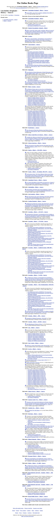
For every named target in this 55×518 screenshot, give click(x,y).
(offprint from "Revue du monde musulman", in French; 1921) (38, 83)
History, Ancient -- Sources (34, 86)
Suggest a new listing (37, 508)
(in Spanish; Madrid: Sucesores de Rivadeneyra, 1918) (39, 215)
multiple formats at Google (33, 445)
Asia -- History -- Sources (33, 327)
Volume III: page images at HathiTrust (36, 100)
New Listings (23, 510)
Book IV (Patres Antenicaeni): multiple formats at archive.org (41, 56)
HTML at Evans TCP (32, 161)
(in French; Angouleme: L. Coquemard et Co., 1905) (39, 183)
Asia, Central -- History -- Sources (35, 343)
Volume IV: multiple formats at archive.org (37, 115)
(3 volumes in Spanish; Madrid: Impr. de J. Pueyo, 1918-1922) (39, 279)
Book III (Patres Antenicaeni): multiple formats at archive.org (40, 55)
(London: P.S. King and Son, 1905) (38, 66)
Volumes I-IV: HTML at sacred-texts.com (36, 104)
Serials (41, 510)
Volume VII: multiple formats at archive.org (37, 119)
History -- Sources (7, 20)
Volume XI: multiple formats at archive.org (37, 124)
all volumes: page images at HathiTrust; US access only (39, 227)
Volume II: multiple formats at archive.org (36, 98)
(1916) (36, 360)
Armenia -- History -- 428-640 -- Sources (37, 321)
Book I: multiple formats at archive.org (36, 53)
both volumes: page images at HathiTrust (36, 424)
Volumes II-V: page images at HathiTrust (36, 482)
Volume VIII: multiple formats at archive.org (37, 120)
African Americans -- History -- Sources (37, 143)
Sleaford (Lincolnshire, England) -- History (38, 28)
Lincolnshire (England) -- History (10, 19)
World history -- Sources (33, 127)
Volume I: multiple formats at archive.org (36, 97)
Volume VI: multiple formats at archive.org (37, 103)
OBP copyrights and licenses (27, 516)
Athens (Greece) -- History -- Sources (36, 391)
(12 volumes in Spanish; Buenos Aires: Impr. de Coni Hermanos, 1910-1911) (39, 312)
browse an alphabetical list (21, 7)
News (20, 512)
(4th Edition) (33, 410)
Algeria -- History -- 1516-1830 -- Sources (37, 150)
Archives (30, 36)
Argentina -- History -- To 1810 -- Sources (37, 275)
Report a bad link (28, 508)
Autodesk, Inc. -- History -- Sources (36, 408)
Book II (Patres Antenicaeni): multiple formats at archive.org (40, 54)
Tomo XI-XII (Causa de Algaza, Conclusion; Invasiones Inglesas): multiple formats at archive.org (39, 240)
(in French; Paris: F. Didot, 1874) (39, 90)
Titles (33, 510)
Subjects (37, 510)
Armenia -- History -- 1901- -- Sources (36, 315)
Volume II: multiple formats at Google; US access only (39, 453)
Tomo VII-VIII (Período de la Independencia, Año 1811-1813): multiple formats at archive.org (40, 236)
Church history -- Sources (34, 44)
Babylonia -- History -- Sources (35, 413)
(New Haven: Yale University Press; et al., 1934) (39, 459)
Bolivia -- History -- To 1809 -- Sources (36, 463)
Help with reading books (18, 508)
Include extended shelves (42, 6)
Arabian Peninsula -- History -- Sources (37, 201)
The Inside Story (36, 512)
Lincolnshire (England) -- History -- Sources (38, 10)
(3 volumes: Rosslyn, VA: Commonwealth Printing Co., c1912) (39, 403)
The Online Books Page (27, 3)
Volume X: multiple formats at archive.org (36, 123)
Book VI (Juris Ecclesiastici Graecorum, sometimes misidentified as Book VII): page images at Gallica (38, 61)
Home (13, 510)
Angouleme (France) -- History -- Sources (37, 180)
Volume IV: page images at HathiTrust (36, 101)
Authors (28, 510)
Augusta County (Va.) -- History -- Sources (37, 399)
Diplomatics (31, 69)
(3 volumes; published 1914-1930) (39, 12)
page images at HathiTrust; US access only (37, 25)
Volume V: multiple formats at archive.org (36, 102)
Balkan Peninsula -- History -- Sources (36, 439)
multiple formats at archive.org (34, 24)
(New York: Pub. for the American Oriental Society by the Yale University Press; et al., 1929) (39, 427)
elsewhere (17, 15)
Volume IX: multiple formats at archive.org (37, 121)
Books (16, 512)
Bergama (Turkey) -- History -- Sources (37, 456)
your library (10, 15)
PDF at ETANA (31, 388)
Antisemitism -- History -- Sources (35, 187)
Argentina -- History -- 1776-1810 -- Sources (38, 221)
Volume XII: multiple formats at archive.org (37, 125)
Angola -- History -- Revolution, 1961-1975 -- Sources (40, 171)
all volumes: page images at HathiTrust (36, 51)
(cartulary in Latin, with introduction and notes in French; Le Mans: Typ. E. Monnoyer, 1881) (39, 138)
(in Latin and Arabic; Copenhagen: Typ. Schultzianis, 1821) (39, 205)
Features (24, 512)
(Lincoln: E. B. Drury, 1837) (39, 31)
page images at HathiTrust (33, 169)
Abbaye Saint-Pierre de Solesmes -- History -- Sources (40, 134)
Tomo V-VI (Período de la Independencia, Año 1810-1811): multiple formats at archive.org (40, 234)
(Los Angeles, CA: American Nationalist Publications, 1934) (39, 190)
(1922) (32, 437)
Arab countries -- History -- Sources (36, 194)
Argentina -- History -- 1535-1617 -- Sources (38, 212)
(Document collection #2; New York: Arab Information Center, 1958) (39, 197)
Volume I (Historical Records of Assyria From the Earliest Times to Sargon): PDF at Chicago (40, 355)
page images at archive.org (33, 162)
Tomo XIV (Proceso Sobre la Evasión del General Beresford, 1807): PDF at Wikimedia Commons (41, 245)
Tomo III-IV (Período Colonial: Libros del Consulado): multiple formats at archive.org (39, 231)
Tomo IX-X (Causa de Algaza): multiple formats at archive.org (41, 238)
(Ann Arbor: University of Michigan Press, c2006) (38, 40)
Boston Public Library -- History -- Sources (38, 496)
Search (17, 510)
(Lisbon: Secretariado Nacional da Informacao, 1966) (39, 175)
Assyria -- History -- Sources (34, 349)
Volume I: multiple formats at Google (35, 452)
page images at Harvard (33, 79)
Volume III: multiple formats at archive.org (37, 114)
